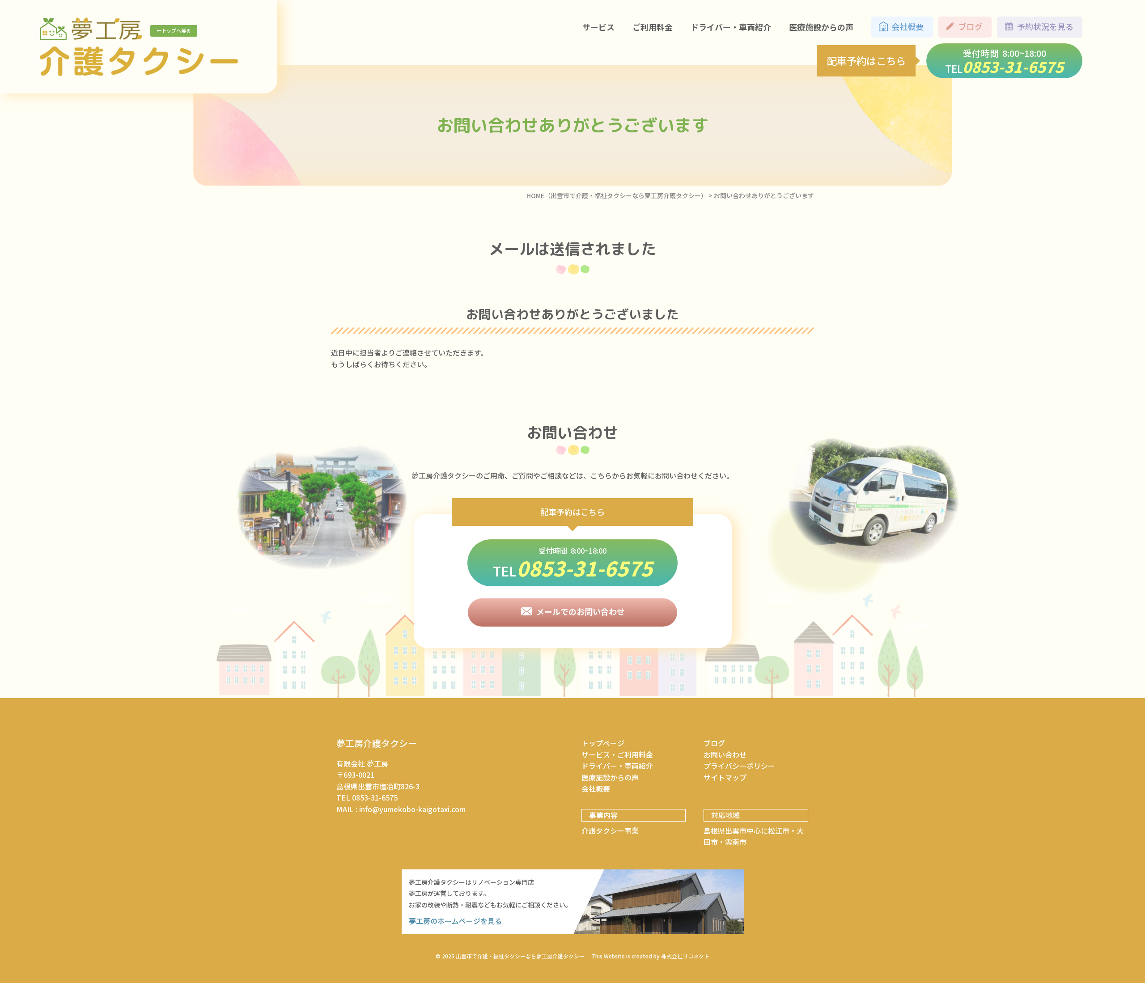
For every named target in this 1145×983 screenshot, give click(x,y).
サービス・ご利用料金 (617, 754)
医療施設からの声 (610, 777)
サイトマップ (725, 777)
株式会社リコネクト (685, 956)
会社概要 (595, 788)
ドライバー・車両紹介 (617, 765)
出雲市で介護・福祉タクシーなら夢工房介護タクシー (520, 956)
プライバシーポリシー (739, 765)
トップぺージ (602, 742)
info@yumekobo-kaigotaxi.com (412, 809)
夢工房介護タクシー (376, 743)
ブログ (714, 742)
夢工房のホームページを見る (455, 920)
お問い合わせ (725, 754)
